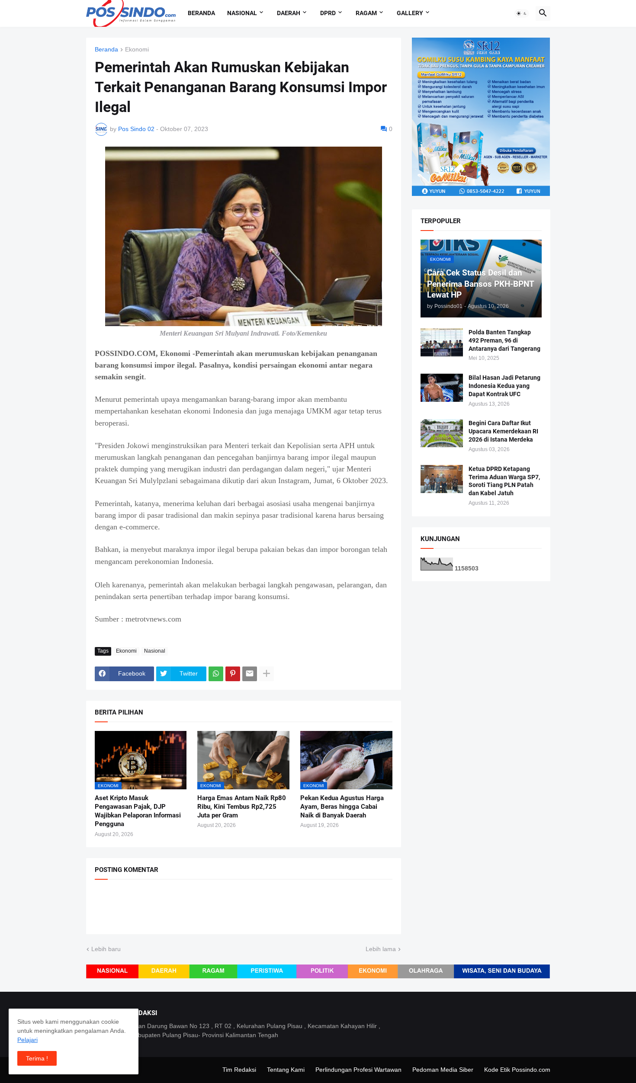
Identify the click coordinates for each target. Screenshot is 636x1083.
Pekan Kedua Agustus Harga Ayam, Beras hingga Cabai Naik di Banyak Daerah (342, 807)
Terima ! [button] (37, 1058)
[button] (521, 13)
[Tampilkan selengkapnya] (266, 673)
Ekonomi (137, 49)
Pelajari (27, 1039)
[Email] (249, 673)
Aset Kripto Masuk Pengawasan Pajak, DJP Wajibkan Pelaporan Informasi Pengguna (138, 811)
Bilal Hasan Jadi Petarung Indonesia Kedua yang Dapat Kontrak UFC (504, 385)
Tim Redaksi (239, 1069)
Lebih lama (381, 948)
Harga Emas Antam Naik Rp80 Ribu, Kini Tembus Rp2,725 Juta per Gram (241, 807)
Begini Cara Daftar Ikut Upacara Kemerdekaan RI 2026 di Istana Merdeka (503, 431)
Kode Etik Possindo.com (517, 1069)
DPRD (328, 13)
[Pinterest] (232, 673)
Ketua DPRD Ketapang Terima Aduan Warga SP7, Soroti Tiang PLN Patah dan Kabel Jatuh (504, 481)
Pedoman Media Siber (442, 1069)
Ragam (366, 13)
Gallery (410, 13)
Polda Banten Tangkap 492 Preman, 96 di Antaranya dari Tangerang (504, 340)
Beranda (201, 13)
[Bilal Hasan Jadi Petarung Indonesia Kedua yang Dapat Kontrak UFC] (442, 388)
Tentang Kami (286, 1069)
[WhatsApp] (216, 673)
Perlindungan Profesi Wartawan (358, 1069)
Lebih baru (106, 948)
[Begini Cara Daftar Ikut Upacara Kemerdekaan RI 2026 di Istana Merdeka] (442, 433)
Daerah (288, 13)
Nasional (242, 13)
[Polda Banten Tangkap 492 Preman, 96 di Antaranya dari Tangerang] (442, 342)
